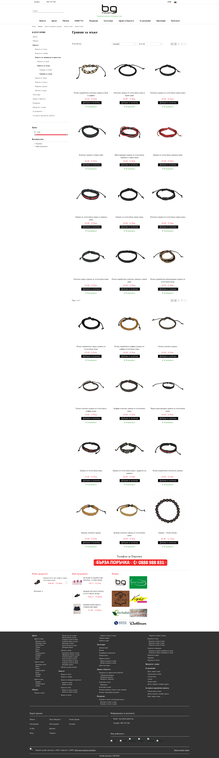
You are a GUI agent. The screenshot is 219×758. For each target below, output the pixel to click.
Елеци (37, 668)
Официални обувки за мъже (71, 655)
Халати (38, 657)
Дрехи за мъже (39, 662)
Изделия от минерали (154, 648)
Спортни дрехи (40, 653)
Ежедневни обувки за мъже (70, 653)
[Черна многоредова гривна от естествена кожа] (168, 385)
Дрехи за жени (38, 639)
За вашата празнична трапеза (157, 688)
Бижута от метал (66, 695)
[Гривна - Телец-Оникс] (168, 510)
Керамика (151, 658)
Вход (31, 733)
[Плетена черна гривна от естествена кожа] (91, 256)
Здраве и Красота (126, 21)
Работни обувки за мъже (70, 661)
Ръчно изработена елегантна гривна (168, 471)
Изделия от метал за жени (108, 704)
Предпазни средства (106, 677)
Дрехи (54, 21)
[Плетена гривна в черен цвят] (91, 132)
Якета (37, 651)
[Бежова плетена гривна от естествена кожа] (129, 510)
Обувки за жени (39, 693)
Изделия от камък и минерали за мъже (161, 653)
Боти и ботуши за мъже (69, 659)
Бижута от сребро (66, 677)
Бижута (61, 671)
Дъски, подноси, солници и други (158, 684)
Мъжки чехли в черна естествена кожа (93, 593)
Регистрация (54, 724)
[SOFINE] (120, 623)
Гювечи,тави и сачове (154, 674)
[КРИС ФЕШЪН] (138, 599)
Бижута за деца (104, 640)
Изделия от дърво (153, 655)
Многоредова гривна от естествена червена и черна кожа (129, 156)
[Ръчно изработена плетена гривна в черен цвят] (129, 256)
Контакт (52, 728)
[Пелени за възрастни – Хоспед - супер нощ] (77, 582)
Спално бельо (152, 676)
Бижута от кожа (66, 687)
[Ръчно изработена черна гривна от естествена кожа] (91, 323)
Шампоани (103, 684)
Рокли (37, 649)
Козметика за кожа (105, 687)
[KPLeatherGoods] (120, 599)
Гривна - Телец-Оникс (167, 533)
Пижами (38, 655)
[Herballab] (120, 613)
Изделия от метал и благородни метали (111, 699)
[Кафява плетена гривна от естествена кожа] (129, 385)
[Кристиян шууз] (138, 582)
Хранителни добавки (107, 675)
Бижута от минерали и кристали (71, 680)
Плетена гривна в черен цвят (91, 155)
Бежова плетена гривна (91, 533)
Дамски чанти (103, 648)
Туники (38, 647)
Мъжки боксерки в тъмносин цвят (91, 606)
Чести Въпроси (55, 719)
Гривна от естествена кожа (91, 471)
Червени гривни (104, 638)
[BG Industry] (120, 582)
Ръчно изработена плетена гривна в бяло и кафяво (91, 94)
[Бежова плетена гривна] (91, 510)
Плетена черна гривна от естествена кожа (91, 279)
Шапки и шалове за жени (108, 663)
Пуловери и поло (41, 643)
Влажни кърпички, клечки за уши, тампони (112, 689)
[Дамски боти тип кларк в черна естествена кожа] (37, 582)
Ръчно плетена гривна (167, 346)
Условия (72, 724)
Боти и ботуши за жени (69, 645)
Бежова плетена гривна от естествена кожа (129, 534)
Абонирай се (38, 591)
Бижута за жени (67, 682)
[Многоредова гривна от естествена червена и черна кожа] (129, 132)
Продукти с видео (152, 664)
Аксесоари (108, 21)
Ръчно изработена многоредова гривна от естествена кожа (167, 280)
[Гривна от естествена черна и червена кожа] (91, 194)
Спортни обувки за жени (70, 641)
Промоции (160, 21)
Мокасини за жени (68, 643)
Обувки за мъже (66, 650)
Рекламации (34, 724)
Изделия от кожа (153, 639)
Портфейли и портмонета (107, 653)
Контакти (175, 21)
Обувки (66, 21)
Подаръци (93, 21)
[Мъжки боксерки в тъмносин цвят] (77, 609)
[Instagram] (185, 2)
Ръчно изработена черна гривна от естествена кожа (91, 347)
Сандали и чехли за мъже (70, 663)
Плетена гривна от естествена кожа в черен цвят (129, 94)
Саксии (150, 679)
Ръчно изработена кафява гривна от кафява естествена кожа (129, 347)
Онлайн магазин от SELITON (109, 756)
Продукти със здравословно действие (111, 672)
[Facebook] (182, 2)
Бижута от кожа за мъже (69, 692)
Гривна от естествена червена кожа (167, 155)
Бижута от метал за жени (108, 635)
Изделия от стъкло (154, 660)
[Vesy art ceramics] (138, 613)
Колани (101, 650)
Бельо (37, 659)
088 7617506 (51, 2)
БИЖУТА (79, 21)
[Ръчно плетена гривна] (168, 323)
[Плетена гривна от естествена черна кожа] (168, 70)
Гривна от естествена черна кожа (129, 217)
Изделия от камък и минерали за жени (161, 651)
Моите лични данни (181, 750)
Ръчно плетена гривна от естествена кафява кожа (91, 410)
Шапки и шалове (104, 658)
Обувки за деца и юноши (69, 667)
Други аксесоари (104, 665)
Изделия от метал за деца (108, 702)
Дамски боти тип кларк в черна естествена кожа (55, 579)
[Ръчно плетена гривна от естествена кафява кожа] (91, 385)
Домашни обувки (67, 647)
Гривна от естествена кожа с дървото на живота (129, 472)
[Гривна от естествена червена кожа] (168, 132)
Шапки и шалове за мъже (108, 661)
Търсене (52, 733)
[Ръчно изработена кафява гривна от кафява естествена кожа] (129, 323)
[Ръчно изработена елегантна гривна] (168, 448)
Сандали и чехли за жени (70, 639)
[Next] (65, 582)
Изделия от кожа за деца (156, 643)
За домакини (145, 21)
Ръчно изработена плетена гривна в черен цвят (129, 280)
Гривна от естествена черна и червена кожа (91, 218)
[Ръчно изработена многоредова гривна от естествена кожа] (168, 256)
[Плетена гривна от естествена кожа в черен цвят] (129, 70)
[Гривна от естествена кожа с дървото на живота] (129, 448)
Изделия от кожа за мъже (157, 645)
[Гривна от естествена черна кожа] (129, 194)
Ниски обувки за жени (69, 637)
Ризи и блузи (40, 645)
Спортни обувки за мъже (70, 657)
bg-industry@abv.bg (126, 719)
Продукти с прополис (107, 679)
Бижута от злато (66, 674)
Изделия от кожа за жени (157, 641)
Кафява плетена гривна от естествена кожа (129, 410)
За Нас (32, 728)
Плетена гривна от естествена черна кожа (167, 93)
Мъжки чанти (103, 655)
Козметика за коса (105, 682)
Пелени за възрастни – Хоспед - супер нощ (93, 579)
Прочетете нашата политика (85, 750)
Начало (42, 21)
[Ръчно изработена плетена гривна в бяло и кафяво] (91, 70)
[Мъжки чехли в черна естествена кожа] (77, 595)
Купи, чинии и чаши (154, 671)
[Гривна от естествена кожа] (91, 448)
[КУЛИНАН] (138, 623)
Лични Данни (74, 719)
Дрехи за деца (38, 679)
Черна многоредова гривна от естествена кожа (168, 410)
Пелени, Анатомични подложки (109, 692)
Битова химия (152, 681)
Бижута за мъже (67, 684)
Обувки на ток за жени (69, 635)
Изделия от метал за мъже (157, 635)
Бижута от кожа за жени (69, 690)
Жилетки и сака (40, 641)
